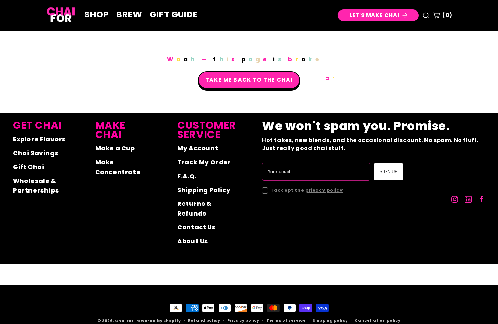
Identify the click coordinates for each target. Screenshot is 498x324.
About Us (192, 241)
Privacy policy (243, 320)
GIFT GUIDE (174, 15)
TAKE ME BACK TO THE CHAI (249, 80)
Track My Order (204, 162)
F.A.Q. (187, 176)
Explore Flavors (39, 139)
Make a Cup (115, 148)
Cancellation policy (377, 320)
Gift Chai (28, 167)
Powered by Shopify (158, 320)
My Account (197, 148)
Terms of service (286, 320)
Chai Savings (35, 153)
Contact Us (196, 227)
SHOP (413, 259)
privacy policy (324, 190)
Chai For (124, 320)
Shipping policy (330, 320)
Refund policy (204, 320)
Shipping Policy (203, 190)
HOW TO (441, 259)
